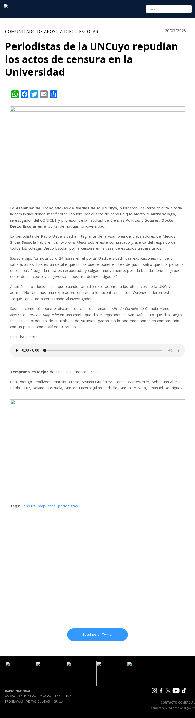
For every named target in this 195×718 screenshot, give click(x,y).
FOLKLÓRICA (27, 696)
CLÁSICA (45, 696)
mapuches (47, 505)
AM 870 (10, 696)
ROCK (58, 696)
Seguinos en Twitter (97, 634)
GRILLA (58, 701)
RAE (68, 696)
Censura (28, 505)
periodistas (68, 505)
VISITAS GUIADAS (38, 701)
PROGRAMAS (14, 701)
